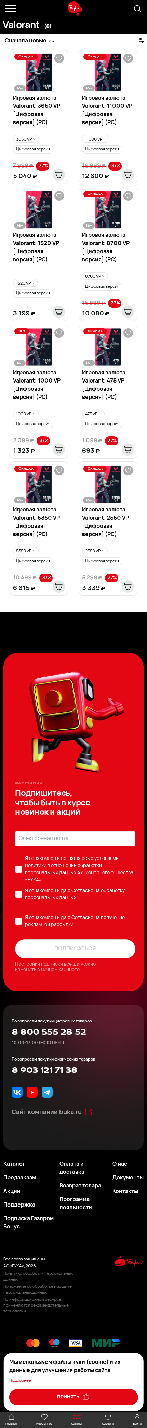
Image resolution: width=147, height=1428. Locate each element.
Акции (12, 1191)
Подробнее (20, 1381)
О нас (119, 1164)
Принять (68, 1397)
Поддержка (19, 1205)
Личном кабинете (60, 969)
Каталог (14, 1164)
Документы (128, 1178)
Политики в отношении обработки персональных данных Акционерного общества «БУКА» (79, 873)
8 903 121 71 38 (44, 1070)
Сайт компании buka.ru (47, 1113)
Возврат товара (80, 1186)
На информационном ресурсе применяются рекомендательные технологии (36, 1305)
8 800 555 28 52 (49, 1032)
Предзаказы (19, 1178)
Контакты (125, 1191)
